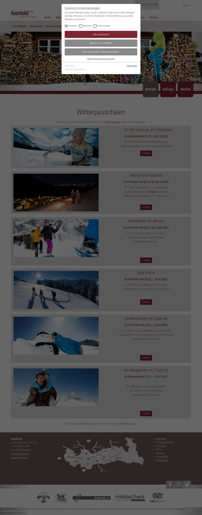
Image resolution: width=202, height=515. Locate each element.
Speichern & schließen (101, 43)
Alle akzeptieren (101, 34)
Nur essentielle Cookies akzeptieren (101, 51)
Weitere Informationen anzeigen (101, 58)
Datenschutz (131, 65)
